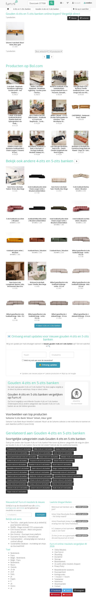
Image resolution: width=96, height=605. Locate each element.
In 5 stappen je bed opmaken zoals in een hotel (69, 529)
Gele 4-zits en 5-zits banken (41, 468)
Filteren (73, 18)
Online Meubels (60, 550)
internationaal (33, 537)
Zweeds (14, 567)
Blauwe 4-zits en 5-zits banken (17, 472)
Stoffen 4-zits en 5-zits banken (17, 461)
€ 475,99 (59, 119)
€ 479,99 (81, 90)
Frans (13, 555)
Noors (13, 565)
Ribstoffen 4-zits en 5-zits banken (18, 468)
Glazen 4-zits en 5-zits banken (63, 461)
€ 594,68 (37, 150)
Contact (57, 586)
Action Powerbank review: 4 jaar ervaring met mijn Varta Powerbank (69, 522)
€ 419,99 (37, 119)
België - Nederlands (18, 558)
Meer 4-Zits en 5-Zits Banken (49, 325)
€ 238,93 (15, 90)
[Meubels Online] (8, 9)
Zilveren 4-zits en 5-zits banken (62, 484)
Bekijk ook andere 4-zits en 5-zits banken (40, 160)
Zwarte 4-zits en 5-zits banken (17, 476)
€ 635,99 (15, 150)
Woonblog (58, 554)
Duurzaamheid (60, 572)
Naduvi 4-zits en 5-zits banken (65, 449)
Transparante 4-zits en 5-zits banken (19, 449)
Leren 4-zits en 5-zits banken (63, 453)
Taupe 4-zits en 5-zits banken (16, 492)
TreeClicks (14, 522)
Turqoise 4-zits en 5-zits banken (40, 461)
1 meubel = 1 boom (62, 577)
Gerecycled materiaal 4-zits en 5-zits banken (21, 457)
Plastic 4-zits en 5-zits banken (16, 484)
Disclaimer (58, 557)
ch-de (13, 569)
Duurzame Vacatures (18, 537)
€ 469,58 (59, 90)
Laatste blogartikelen (61, 502)
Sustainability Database (19, 544)
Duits (12, 574)
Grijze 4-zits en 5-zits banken (16, 465)
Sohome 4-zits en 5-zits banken (17, 488)
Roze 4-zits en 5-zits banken (62, 465)
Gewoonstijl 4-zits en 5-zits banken (63, 472)
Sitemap (57, 559)
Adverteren (58, 581)
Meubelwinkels (59, 561)
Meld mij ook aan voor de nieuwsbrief (38, 360)
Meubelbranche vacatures (64, 570)
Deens (13, 586)
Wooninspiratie (60, 584)
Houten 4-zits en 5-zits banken (17, 480)
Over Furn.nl (58, 552)
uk (11, 583)
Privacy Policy (59, 566)
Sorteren (85, 18)
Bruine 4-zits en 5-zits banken (62, 480)
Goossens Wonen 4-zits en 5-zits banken (68, 476)
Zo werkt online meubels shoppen (67, 564)
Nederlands (15, 553)
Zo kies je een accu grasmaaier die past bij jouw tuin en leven (69, 536)
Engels (13, 579)
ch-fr (12, 572)
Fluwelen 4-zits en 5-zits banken (39, 465)
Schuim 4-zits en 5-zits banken (40, 480)
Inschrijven (41, 515)
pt (11, 576)
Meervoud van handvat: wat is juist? (69, 508)
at (11, 588)
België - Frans (16, 560)
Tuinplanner (58, 579)
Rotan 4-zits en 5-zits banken (48, 457)
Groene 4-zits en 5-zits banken (41, 453)
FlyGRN (13, 527)
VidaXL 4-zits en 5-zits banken (39, 472)
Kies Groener (15, 534)
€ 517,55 (15, 120)
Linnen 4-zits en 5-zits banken (40, 488)
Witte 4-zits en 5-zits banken (43, 449)
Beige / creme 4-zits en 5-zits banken (65, 468)
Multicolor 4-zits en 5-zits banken (41, 476)
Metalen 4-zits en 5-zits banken (71, 457)
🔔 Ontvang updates (48, 365)
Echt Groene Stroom (18, 529)
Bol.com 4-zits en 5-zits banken (17, 453)
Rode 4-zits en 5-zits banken (62, 488)
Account (77, 3)
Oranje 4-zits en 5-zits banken (39, 484)
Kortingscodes (59, 574)
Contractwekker (16, 539)
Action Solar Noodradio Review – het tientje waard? (69, 515)
